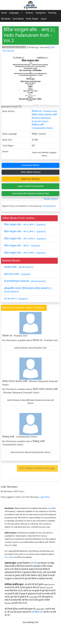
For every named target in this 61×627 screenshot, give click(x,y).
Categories (40, 13)
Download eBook (30, 165)
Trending (52, 13)
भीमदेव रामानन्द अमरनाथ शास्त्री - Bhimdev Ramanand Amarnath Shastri (45, 118)
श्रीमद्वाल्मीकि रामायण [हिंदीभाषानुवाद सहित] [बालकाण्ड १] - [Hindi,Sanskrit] (28, 290)
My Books (5, 19)
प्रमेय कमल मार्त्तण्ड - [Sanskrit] (17, 274)
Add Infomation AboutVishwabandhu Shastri (30, 452)
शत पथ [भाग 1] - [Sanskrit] (16, 299)
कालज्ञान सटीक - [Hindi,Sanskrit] (18, 267)
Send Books (18, 19)
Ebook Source (51, 199)
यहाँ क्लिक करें (36, 612)
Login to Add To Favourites (31, 186)
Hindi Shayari (32, 19)
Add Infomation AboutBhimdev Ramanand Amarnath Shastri (30, 402)
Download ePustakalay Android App (30, 193)
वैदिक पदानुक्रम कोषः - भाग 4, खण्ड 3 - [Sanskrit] (25, 239)
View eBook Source (30, 172)
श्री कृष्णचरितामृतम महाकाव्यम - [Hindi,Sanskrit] (25, 281)
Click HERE (9, 557)
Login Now (45, 497)
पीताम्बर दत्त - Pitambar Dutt (44, 111)
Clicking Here (49, 206)
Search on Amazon (30, 179)
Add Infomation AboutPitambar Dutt (30, 348)
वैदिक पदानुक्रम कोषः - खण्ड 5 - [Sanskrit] (22, 246)
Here (50, 508)
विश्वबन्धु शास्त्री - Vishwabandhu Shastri (42, 126)
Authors (29, 13)
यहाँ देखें (33, 563)
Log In (43, 19)
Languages (14, 13)
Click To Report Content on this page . (37, 468)
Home (4, 13)
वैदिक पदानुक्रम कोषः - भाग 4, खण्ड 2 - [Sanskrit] (25, 232)
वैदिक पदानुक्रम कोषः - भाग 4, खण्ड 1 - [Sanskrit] (25, 225)
